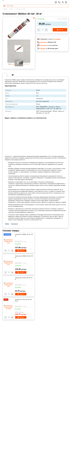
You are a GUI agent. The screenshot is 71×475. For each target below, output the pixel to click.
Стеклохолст (14, 224)
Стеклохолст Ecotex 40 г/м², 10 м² (23, 278)
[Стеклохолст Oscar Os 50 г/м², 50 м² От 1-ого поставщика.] (8, 307)
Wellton (7, 224)
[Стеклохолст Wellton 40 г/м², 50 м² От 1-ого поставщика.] (8, 241)
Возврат (42, 48)
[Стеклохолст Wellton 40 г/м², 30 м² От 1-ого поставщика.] (18, 38)
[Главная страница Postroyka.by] (10, 2)
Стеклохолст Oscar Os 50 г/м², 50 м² (23, 300)
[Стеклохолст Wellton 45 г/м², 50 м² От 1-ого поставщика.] (8, 262)
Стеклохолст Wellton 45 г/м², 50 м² (24, 256)
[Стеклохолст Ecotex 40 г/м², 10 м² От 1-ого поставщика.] (8, 284)
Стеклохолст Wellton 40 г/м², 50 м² (24, 235)
